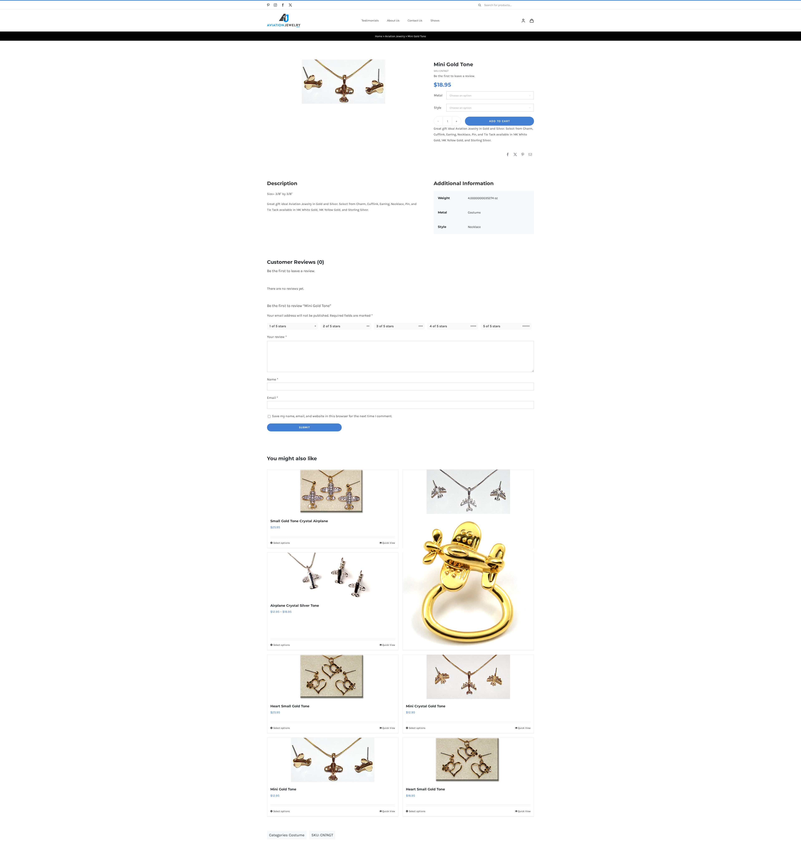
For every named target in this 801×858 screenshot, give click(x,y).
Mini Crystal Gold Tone (425, 706)
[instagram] (275, 5)
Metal (438, 95)
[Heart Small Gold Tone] (332, 677)
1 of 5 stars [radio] (278, 326)
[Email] (530, 155)
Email (272, 398)
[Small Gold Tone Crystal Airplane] (332, 492)
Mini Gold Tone (283, 789)
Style (437, 108)
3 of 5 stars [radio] (385, 326)
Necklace (474, 227)
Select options (281, 542)
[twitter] (290, 5)
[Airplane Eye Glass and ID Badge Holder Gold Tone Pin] (468, 584)
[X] (515, 155)
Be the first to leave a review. (454, 76)
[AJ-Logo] (283, 15)
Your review (277, 337)
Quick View (388, 542)
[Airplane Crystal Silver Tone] (332, 575)
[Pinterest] (522, 155)
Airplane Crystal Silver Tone (294, 606)
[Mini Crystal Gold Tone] (468, 677)
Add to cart (499, 121)
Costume (474, 212)
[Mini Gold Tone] (343, 81)
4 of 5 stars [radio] (438, 326)
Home (378, 36)
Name (272, 379)
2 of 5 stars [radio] (331, 326)
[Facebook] (507, 155)
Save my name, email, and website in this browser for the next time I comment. (332, 416)
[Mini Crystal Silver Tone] (468, 492)
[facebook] (283, 5)
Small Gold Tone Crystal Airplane (299, 521)
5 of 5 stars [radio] (491, 326)
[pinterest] (268, 5)
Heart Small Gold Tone (289, 706)
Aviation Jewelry (395, 36)
